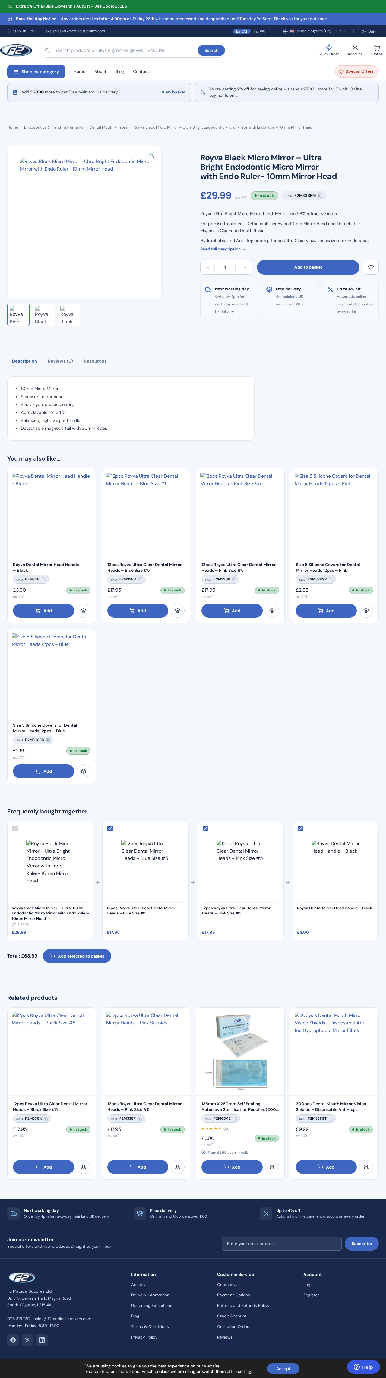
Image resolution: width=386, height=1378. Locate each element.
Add (47, 610)
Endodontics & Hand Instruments (54, 127)
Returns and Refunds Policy (243, 1305)
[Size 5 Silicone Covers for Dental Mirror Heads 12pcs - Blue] (52, 673)
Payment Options (233, 1295)
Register (311, 1295)
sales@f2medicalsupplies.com (78, 31)
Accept (283, 1368)
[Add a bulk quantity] (83, 611)
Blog (119, 71)
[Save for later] (371, 267)
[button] (151, 155)
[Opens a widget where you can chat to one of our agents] (363, 1367)
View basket (174, 92)
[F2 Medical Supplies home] (16, 50)
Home (79, 71)
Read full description (220, 249)
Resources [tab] (95, 361)
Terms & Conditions (150, 1326)
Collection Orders (234, 1326)
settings (245, 1371)
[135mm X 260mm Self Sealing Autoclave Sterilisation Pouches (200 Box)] (240, 1052)
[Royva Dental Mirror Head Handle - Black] (52, 512)
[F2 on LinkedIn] (42, 1340)
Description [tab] (24, 361)
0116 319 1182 (24, 31)
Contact (141, 71)
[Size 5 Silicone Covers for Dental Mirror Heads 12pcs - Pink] (334, 512)
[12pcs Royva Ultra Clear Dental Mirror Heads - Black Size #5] (52, 1052)
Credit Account (231, 1316)
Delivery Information (150, 1295)
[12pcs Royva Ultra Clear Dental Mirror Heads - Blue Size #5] (146, 512)
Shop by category (40, 71)
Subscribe (362, 1243)
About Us (140, 1284)
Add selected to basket (81, 956)
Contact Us (228, 1284)
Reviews (225, 1337)
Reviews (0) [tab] (60, 361)
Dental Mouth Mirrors (109, 127)
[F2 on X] (27, 1340)
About (100, 71)
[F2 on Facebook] (13, 1340)
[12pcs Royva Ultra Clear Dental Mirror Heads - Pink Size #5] (240, 512)
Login (308, 1284)
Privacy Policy (144, 1337)
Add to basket (308, 267)
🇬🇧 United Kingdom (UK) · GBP (315, 31)
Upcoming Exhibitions (151, 1305)
